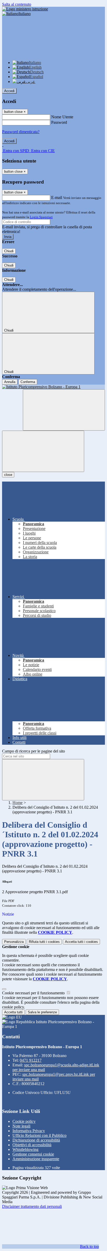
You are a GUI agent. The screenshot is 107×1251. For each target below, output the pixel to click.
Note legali (21, 1126)
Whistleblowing (25, 1149)
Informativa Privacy (28, 1131)
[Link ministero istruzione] (25, 9)
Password (59, 122)
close (8, 475)
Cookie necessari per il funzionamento (34, 993)
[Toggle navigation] (43, 451)
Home (17, 802)
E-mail (56, 197)
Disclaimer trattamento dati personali (32, 1206)
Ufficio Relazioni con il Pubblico (39, 1135)
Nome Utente (62, 117)
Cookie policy (24, 1121)
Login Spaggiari (41, 217)
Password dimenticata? (20, 131)
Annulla (9, 382)
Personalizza (14, 942)
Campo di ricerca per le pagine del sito (33, 751)
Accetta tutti (81, 942)
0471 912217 (31, 1060)
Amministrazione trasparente (35, 1159)
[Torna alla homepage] (53, 387)
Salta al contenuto (16, 4)
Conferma (28, 382)
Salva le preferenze (42, 1012)
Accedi (9, 91)
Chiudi (9, 251)
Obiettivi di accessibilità (31, 1145)
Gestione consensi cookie (33, 1154)
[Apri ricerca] (64, 410)
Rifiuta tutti (44, 942)
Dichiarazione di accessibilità (36, 1140)
